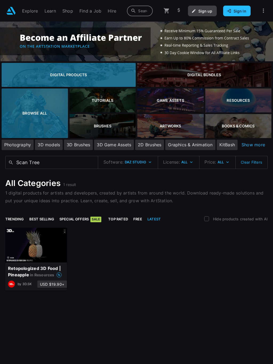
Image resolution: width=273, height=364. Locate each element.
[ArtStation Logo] (11, 11)
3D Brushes (78, 144)
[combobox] (140, 11)
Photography (17, 144)
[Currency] (179, 10)
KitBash (227, 144)
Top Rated (118, 219)
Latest (154, 219)
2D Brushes (149, 144)
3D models (49, 144)
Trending (14, 219)
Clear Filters (251, 162)
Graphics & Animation (190, 144)
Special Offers (79, 219)
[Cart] (166, 10)
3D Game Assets (114, 144)
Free (137, 219)
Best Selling (41, 219)
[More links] (263, 10)
